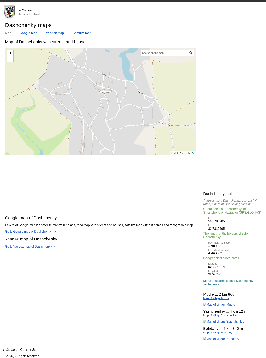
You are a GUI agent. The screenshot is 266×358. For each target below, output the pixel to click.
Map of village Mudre (216, 298)
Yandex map (55, 33)
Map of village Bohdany (217, 332)
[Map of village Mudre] (219, 304)
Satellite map (82, 33)
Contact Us (28, 349)
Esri (193, 153)
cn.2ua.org (10, 349)
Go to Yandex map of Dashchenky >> (30, 246)
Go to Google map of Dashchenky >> (30, 231)
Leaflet (174, 153)
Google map (28, 33)
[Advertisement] (100, 185)
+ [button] (10, 52)
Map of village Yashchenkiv (220, 315)
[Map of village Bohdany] (221, 338)
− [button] (10, 58)
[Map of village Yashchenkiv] (223, 321)
